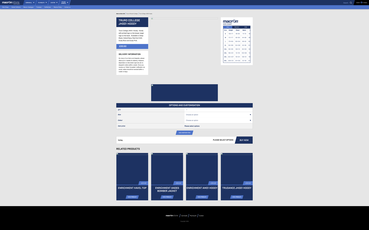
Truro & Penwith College (132, 13)
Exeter (201, 216)
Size (119, 115)
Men (227, 27)
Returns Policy (58, 7)
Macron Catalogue (28, 7)
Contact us (67, 7)
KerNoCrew (47, 7)
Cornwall (184, 216)
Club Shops (5, 7)
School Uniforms (16, 7)
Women (236, 27)
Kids (245, 27)
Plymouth (193, 216)
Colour (120, 120)
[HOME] (172, 215)
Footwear (39, 7)
